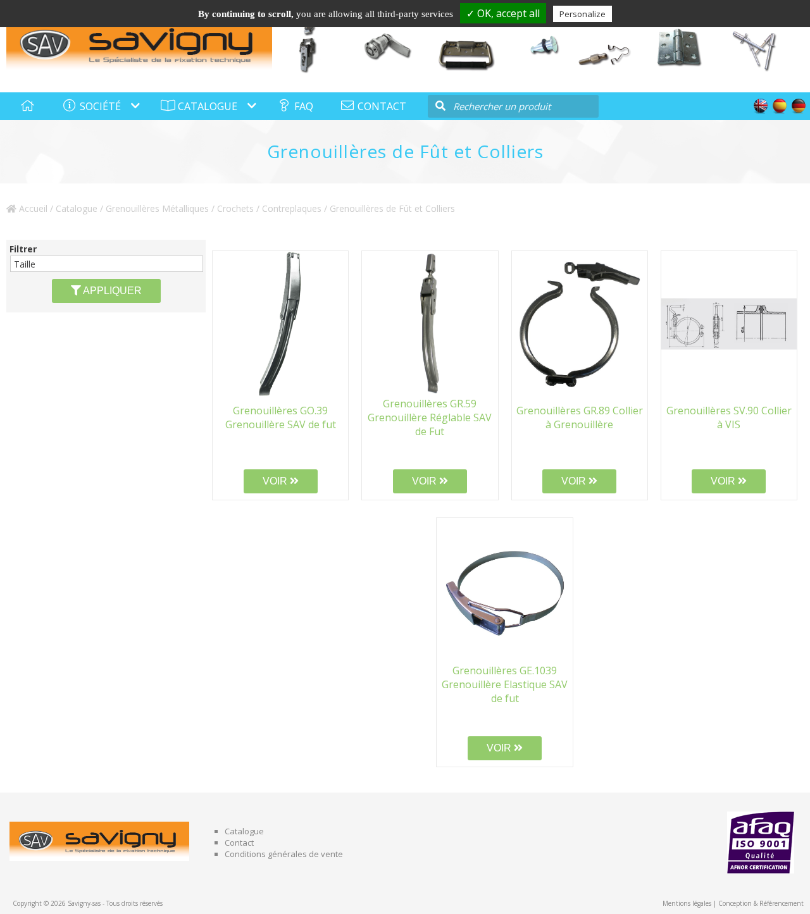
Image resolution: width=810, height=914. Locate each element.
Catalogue (76, 208)
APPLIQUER (111, 290)
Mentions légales (687, 903)
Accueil (31, 208)
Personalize (582, 14)
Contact (239, 842)
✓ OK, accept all (503, 13)
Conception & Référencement (761, 903)
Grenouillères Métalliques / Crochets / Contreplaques (213, 208)
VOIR (276, 481)
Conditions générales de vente (284, 854)
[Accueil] (139, 45)
